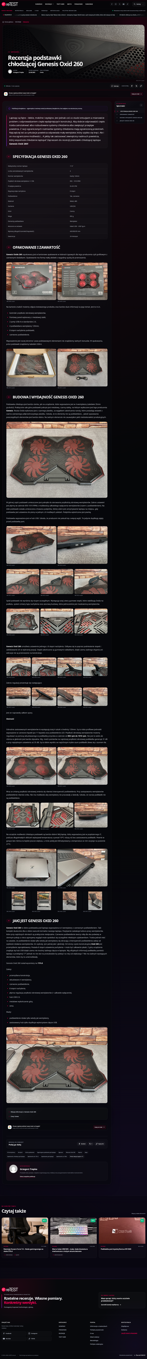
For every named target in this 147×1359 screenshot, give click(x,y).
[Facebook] (112, 4)
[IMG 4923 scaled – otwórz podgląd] (91, 581)
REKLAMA (29, 10)
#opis (86, 1152)
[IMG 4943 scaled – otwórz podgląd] (31, 867)
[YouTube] (123, 4)
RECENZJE (48, 4)
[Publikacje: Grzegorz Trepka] (13, 1171)
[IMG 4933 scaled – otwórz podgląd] (18, 667)
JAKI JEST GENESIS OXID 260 (125, 120)
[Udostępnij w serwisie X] (136, 86)
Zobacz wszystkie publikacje (27, 1176)
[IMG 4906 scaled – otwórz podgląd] (31, 281)
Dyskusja (116, 86)
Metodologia (55, 10)
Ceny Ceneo (15, 1116)
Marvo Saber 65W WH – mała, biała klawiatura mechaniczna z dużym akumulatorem (70, 1250)
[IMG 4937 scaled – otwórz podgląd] (18, 696)
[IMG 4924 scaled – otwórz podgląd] (82, 545)
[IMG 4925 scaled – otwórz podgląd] (31, 545)
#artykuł (20, 1152)
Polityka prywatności (97, 1330)
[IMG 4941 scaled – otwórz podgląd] (95, 696)
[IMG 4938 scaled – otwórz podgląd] (44, 696)
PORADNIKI (78, 4)
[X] (119, 4)
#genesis (61, 1152)
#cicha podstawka (29, 1152)
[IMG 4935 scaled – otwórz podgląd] (69, 667)
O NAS (37, 10)
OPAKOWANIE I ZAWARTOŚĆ (125, 114)
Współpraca (125, 1326)
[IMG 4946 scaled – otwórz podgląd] (69, 901)
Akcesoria (26, 22)
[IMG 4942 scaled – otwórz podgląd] (91, 815)
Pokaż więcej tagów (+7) (76, 1156)
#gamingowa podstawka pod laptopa (46, 1152)
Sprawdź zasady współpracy (110, 1305)
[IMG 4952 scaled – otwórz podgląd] (22, 815)
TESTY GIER (60, 4)
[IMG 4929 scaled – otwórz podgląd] (57, 621)
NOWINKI (38, 4)
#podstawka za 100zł (61, 1156)
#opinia (80, 1152)
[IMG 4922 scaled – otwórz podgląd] (57, 581)
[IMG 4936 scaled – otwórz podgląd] (95, 667)
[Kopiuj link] (141, 86)
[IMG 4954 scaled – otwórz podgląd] (57, 815)
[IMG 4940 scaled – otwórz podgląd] (69, 696)
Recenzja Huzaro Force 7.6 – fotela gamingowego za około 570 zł (23, 1250)
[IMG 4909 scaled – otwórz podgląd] (82, 281)
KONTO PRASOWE (7, 10)
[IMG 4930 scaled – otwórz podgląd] (22, 621)
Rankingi (89, 4)
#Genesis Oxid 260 (70, 1152)
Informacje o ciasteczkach (98, 1326)
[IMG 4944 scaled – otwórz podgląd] (18, 901)
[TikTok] (127, 4)
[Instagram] (115, 4)
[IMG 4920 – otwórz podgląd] (57, 460)
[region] (57, 201)
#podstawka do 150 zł (33, 1156)
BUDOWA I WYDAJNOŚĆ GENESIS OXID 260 (129, 117)
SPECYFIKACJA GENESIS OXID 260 (127, 111)
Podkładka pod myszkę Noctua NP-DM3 (116, 1249)
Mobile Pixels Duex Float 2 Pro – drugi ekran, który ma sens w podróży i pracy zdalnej (66, 15)
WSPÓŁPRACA (19, 10)
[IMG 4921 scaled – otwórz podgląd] (22, 581)
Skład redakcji (94, 1337)
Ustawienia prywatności (125, 1355)
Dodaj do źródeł (135, 94)
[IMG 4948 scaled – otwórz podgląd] (82, 867)
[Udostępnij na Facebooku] (132, 86)
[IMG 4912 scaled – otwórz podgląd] (82, 367)
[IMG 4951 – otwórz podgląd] (57, 1065)
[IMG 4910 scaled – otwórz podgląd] (31, 367)
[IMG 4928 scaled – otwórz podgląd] (91, 621)
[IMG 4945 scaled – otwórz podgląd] (44, 901)
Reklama (124, 1330)
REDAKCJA (45, 10)
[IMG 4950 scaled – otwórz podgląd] (31, 766)
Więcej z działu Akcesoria (138, 1213)
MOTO (69, 4)
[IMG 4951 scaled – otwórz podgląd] (82, 766)
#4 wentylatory (11, 1152)
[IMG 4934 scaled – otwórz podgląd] (44, 667)
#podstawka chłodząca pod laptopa (16, 1156)
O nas (92, 1333)
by (139, 1355)
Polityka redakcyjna (69, 10)
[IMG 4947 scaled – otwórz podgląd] (95, 901)
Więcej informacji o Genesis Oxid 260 (23, 1112)
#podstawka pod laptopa (47, 1156)
